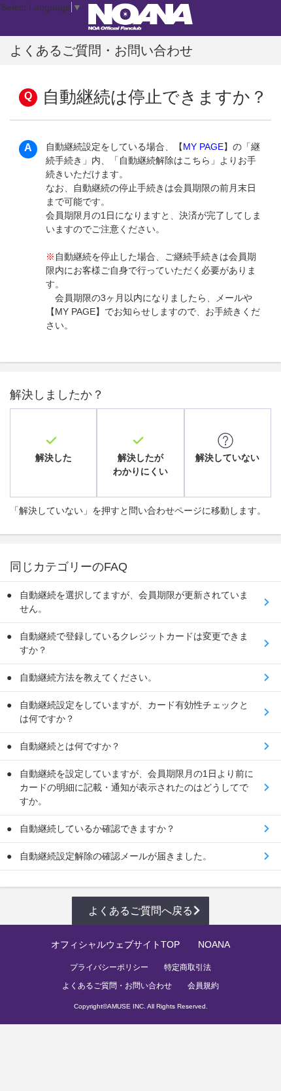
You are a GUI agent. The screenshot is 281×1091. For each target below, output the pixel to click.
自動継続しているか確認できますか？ (97, 828)
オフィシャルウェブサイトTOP (115, 944)
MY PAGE (203, 146)
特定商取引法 (187, 967)
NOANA (214, 944)
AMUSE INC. (126, 1006)
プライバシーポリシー (109, 967)
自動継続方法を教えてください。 (88, 677)
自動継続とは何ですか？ (70, 746)
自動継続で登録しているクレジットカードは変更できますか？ (134, 643)
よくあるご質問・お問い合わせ (117, 985)
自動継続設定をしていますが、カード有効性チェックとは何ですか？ (134, 712)
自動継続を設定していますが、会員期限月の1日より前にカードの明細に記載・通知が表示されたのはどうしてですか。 (137, 787)
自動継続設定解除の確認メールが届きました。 (116, 856)
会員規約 (203, 985)
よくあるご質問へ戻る (140, 910)
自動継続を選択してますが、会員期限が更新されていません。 (134, 602)
